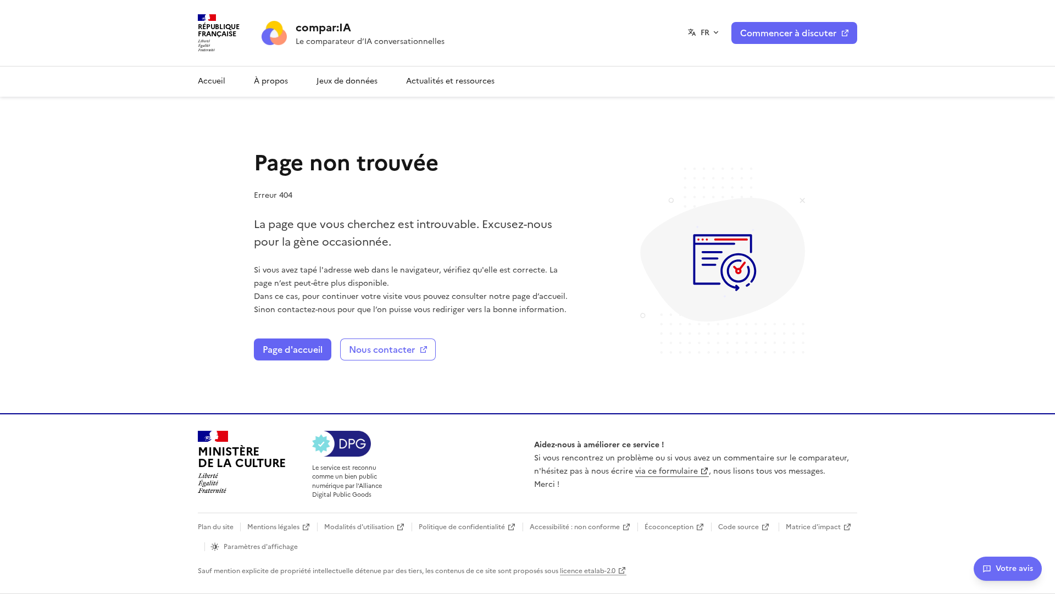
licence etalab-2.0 (587, 571)
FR (705, 32)
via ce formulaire (666, 471)
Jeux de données (346, 81)
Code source (738, 527)
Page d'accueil (293, 349)
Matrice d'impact (813, 527)
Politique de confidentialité (462, 527)
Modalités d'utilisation (359, 527)
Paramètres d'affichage (261, 547)
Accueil (211, 81)
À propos (271, 81)
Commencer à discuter (788, 33)
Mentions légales (273, 527)
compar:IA (323, 27)
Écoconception (669, 527)
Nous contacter (382, 349)
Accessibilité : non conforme (575, 527)
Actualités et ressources (450, 81)
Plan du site (216, 527)
